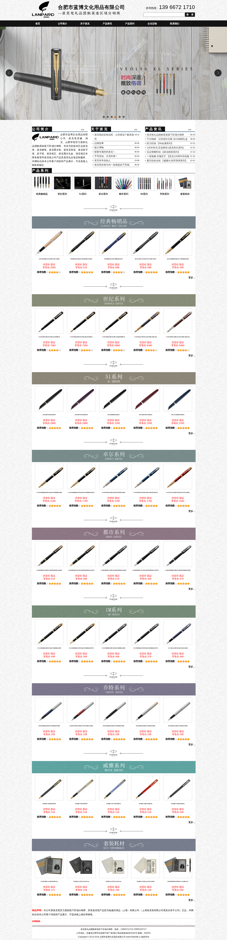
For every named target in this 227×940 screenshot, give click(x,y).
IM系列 (144, 194)
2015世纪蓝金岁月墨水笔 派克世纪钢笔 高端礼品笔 (145, 336)
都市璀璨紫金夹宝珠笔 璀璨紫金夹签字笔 (113, 258)
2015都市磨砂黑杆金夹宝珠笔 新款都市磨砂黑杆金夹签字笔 (81, 570)
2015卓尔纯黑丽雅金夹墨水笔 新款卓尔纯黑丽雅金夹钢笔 (49, 492)
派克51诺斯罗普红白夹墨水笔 (145, 414)
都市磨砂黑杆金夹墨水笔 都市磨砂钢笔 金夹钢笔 (81, 258)
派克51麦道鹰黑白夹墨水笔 (113, 414)
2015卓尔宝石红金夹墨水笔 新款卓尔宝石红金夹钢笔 (177, 492)
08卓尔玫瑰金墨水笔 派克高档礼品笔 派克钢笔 (49, 258)
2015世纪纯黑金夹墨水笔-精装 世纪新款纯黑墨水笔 (113, 336)
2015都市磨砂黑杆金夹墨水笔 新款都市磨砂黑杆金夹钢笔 (49, 570)
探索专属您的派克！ (104, 151)
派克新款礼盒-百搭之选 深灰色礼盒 (81, 881)
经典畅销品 (42, 194)
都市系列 (123, 194)
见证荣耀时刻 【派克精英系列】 (163, 152)
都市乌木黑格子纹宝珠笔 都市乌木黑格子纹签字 (145, 258)
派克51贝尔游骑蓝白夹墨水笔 (177, 414)
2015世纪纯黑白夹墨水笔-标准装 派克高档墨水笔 (49, 336)
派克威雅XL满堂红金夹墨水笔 (145, 803)
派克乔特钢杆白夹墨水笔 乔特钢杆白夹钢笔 (177, 725)
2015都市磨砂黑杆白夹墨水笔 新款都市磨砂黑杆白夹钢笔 (113, 570)
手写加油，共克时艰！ (106, 156)
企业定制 (152, 23)
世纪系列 (62, 194)
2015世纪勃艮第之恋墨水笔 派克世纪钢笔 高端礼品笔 (178, 336)
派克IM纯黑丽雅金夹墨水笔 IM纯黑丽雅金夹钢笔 (178, 258)
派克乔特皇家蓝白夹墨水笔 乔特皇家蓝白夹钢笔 (49, 725)
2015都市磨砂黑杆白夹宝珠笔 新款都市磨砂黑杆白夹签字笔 (145, 570)
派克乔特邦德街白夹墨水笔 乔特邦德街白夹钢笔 (113, 725)
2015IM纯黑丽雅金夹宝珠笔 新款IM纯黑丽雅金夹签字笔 (81, 648)
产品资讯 (107, 23)
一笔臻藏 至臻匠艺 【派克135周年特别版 (168, 156)
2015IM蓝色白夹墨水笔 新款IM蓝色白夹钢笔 (178, 648)
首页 (37, 23)
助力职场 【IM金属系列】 (160, 143)
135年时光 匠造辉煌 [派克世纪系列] (165, 147)
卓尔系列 (103, 194)
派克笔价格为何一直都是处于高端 (111, 164)
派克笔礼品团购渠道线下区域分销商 (165, 134)
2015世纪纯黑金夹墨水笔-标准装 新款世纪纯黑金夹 (81, 336)
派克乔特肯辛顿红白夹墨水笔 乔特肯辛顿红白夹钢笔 (81, 725)
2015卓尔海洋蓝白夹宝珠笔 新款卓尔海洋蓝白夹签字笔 (145, 492)
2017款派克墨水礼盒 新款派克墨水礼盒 (49, 881)
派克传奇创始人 (102, 160)
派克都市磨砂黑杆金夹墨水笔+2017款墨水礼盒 (178, 881)
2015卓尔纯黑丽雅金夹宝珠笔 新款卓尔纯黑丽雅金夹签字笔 (81, 492)
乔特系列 (164, 194)
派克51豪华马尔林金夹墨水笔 (81, 414)
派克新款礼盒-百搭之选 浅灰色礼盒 (113, 881)
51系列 (82, 194)
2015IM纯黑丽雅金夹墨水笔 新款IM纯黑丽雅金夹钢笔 (49, 648)
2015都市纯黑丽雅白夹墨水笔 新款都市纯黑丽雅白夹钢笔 (177, 570)
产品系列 (129, 23)
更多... (83, 129)
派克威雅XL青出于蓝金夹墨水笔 (113, 803)
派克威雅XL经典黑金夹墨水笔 (49, 803)
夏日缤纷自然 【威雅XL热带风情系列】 (167, 160)
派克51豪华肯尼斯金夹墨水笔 (49, 414)
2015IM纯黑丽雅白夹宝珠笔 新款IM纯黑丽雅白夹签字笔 (145, 648)
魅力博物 (99, 147)
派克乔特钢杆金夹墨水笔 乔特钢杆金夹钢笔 (145, 725)
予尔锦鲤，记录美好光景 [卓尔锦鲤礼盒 (167, 139)
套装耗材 (185, 194)
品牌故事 (99, 143)
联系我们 (174, 23)
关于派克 (85, 23)
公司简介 (62, 23)
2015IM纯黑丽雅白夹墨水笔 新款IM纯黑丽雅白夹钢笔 (113, 648)
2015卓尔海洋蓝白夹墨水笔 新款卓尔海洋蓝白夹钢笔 (113, 492)
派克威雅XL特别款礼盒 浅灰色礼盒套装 (145, 881)
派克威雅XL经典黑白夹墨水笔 (177, 803)
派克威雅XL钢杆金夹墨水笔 (81, 803)
